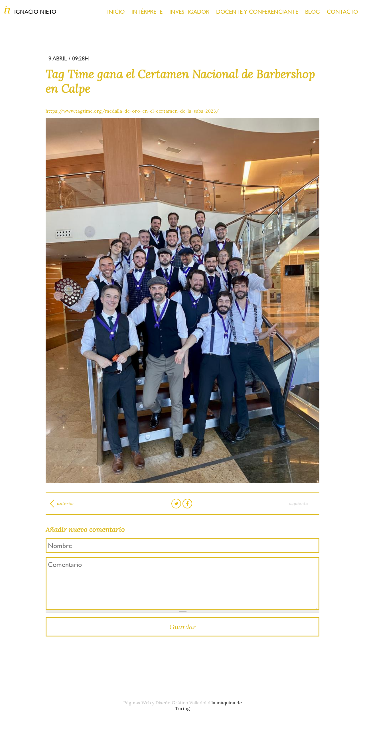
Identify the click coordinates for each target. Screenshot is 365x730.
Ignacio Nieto (35, 11)
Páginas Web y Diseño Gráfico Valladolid (166, 702)
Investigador (189, 11)
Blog (312, 11)
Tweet (176, 503)
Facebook (187, 503)
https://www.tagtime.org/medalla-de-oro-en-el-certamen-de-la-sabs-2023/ (132, 111)
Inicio (116, 11)
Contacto (342, 11)
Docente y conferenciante (257, 11)
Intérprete (147, 11)
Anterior (65, 503)
